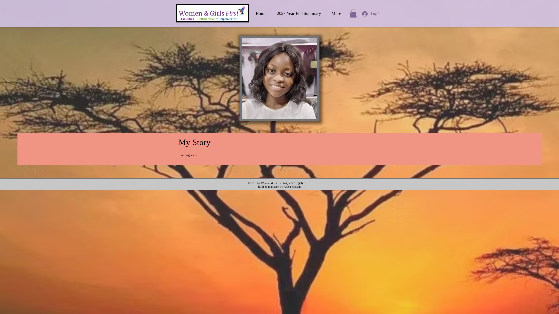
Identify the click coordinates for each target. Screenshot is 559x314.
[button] (353, 13)
